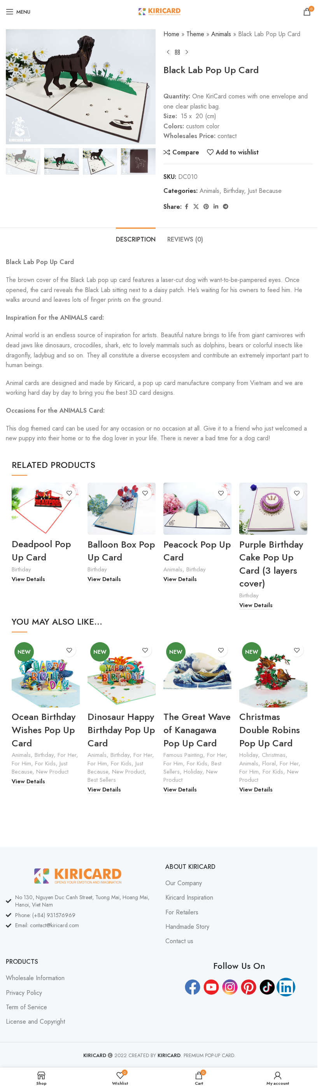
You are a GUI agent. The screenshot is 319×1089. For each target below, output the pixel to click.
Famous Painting (183, 755)
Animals (221, 34)
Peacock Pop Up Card (197, 550)
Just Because (265, 190)
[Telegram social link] (226, 206)
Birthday (233, 190)
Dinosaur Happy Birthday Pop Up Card (121, 729)
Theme (195, 34)
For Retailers (181, 912)
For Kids (45, 763)
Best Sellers (102, 780)
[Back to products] (177, 52)
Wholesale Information (35, 978)
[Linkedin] (286, 987)
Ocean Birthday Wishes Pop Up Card (43, 729)
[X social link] (196, 206)
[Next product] (186, 52)
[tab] (136, 238)
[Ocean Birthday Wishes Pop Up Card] (46, 673)
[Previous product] (168, 52)
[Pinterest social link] (206, 206)
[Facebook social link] (186, 206)
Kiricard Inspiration (189, 897)
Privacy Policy (24, 993)
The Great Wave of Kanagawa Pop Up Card (197, 729)
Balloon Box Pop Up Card (121, 550)
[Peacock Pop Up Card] (197, 509)
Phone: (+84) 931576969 (45, 915)
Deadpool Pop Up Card (41, 550)
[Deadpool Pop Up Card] (46, 509)
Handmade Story (187, 927)
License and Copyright (35, 1021)
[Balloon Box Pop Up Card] (122, 509)
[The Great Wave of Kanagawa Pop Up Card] (197, 673)
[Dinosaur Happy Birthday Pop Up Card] (122, 673)
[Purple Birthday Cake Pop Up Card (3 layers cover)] (273, 509)
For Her (67, 755)
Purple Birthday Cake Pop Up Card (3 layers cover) (271, 563)
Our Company (183, 883)
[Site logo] (160, 11)
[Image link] (78, 875)
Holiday (193, 771)
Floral (269, 763)
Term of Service (26, 1007)
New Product (52, 771)
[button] (13, 87)
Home (171, 34)
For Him (21, 763)
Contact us (179, 941)
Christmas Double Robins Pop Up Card (269, 729)
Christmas (274, 755)
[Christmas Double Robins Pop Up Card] (273, 673)
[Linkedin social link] (216, 206)
